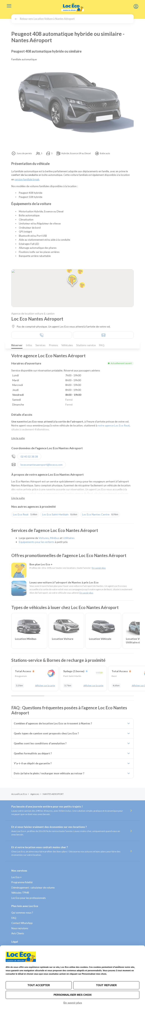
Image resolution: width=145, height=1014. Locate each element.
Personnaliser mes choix (73, 994)
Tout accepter (39, 985)
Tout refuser (106, 985)
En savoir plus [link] (72, 1002)
